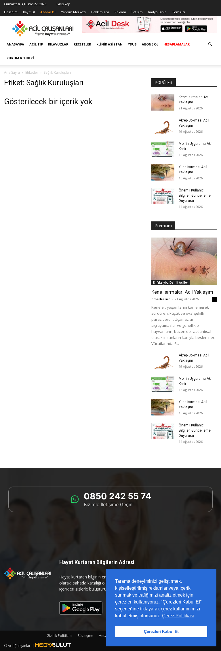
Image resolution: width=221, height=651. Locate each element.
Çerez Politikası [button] (178, 615)
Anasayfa (15, 44)
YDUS (132, 44)
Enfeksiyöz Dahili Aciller (170, 282)
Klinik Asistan (109, 44)
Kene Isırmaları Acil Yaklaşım (182, 292)
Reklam (120, 12)
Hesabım (11, 12)
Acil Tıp (36, 44)
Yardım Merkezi (73, 12)
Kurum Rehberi (20, 58)
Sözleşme (85, 635)
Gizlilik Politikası (59, 635)
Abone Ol (150, 44)
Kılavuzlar (58, 44)
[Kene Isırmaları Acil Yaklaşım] (162, 102)
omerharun (161, 299)
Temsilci (178, 12)
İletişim (137, 12)
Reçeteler (82, 44)
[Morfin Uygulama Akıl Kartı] (162, 149)
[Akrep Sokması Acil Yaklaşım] (162, 126)
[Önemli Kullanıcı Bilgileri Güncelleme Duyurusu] (162, 196)
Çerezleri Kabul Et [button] (161, 631)
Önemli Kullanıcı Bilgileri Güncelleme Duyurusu (195, 195)
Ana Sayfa (12, 72)
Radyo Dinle (157, 12)
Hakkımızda (100, 12)
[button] (210, 44)
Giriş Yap (63, 4)
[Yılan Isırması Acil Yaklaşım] (162, 172)
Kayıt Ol (29, 12)
